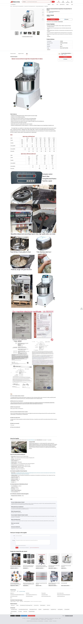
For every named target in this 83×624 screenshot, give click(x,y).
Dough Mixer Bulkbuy (31, 611)
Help (57, 4)
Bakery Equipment (42, 605)
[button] (50, 1)
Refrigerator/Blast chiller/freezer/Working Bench (63, 594)
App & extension (62, 4)
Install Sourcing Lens (32, 615)
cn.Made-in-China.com (49, 619)
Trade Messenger (24, 615)
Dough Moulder (18, 473)
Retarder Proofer (13, 473)
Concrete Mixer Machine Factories (23, 609)
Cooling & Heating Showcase (61, 596)
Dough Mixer (46, 6)
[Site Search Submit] (53, 2)
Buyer (53, 4)
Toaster (17, 605)
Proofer (54, 472)
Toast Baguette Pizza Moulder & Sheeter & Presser (17, 594)
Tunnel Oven (51, 472)
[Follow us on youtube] (69, 615)
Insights (60, 618)
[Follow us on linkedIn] (72, 615)
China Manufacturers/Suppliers (34, 618)
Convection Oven (42, 472)
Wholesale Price (46, 618)
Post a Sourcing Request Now (34, 547)
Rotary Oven (47, 472)
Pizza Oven (38, 472)
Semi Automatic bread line (13, 596)
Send (17, 547)
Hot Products (24, 618)
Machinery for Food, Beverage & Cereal (29, 6)
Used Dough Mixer (60, 609)
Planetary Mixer (22, 472)
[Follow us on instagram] (68, 615)
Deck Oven (35, 472)
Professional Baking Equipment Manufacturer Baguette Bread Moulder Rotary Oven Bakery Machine (15, 584)
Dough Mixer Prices (53, 609)
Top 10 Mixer (20, 611)
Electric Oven (13, 605)
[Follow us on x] (67, 615)
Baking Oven (12, 593)
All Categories (13, 4)
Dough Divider (27, 472)
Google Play (18, 615)
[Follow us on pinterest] (70, 615)
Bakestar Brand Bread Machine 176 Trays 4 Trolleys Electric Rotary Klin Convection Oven (28, 584)
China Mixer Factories (14, 609)
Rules (72, 4)
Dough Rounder (31, 472)
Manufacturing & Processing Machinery (18, 6)
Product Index (56, 618)
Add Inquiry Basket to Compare (28, 36)
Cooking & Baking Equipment (39, 6)
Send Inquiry (53, 19)
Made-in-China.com (38, 619)
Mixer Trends (25, 611)
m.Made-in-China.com (43, 619)
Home (11, 6)
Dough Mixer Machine (46, 609)
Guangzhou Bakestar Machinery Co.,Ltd (54, 11)
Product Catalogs (22, 591)
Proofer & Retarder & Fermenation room (31, 594)
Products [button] (24, 1)
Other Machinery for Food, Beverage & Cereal (26, 605)
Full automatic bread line (29, 596)
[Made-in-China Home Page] (15, 2)
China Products (28, 618)
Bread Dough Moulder (64, 583)
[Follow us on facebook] (65, 615)
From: (14, 535)
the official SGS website (30, 439)
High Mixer (40, 609)
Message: (14, 540)
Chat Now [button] (66, 19)
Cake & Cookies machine (60, 593)
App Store (12, 615)
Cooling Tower (23, 473)
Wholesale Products (41, 618)
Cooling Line (27, 473)
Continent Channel (51, 618)
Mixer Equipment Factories (33, 609)
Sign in (72, 2)
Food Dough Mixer (66, 609)
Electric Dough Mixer (14, 611)
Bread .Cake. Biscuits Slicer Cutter (46, 596)
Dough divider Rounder (45, 594)
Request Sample (60, 21)
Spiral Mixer (18, 472)
